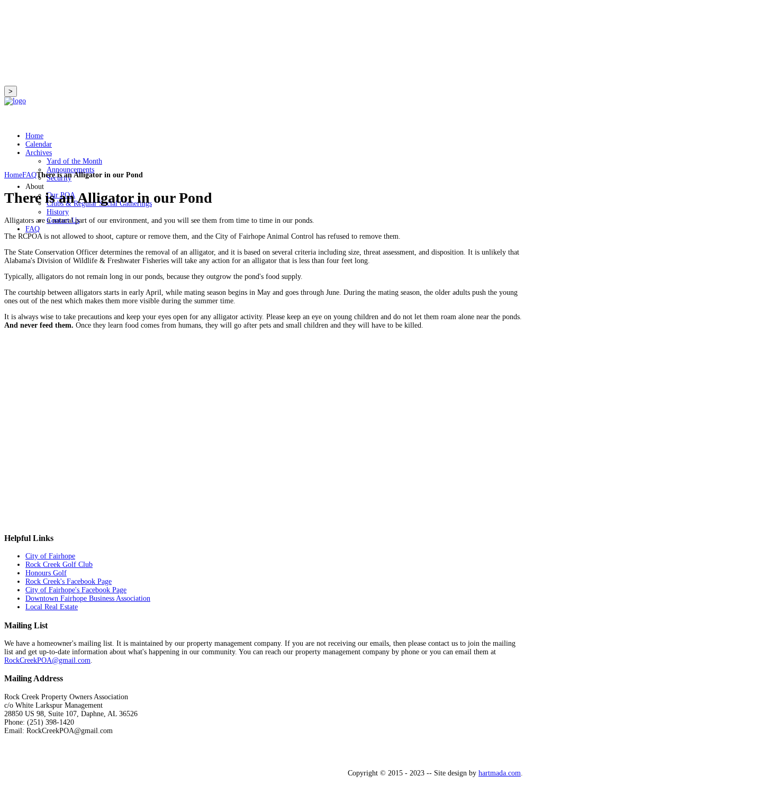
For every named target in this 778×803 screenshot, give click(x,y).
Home (13, 175)
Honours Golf (46, 573)
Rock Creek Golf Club (59, 565)
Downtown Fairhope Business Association (87, 598)
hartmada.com (499, 773)
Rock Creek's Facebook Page (68, 581)
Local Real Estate (51, 607)
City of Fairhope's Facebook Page (75, 590)
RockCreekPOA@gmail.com (47, 660)
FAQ (29, 175)
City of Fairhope (50, 556)
